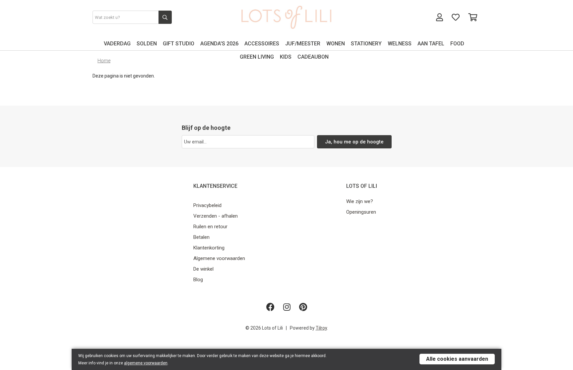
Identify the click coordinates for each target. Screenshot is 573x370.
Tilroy (321, 328)
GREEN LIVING (257, 57)
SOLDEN (147, 43)
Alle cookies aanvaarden (457, 359)
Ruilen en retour (210, 227)
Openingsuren (361, 212)
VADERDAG (117, 43)
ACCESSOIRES (261, 43)
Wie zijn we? (359, 201)
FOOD (457, 43)
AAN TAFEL (430, 43)
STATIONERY (366, 43)
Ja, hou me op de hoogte (354, 142)
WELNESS (400, 43)
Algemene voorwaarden (219, 258)
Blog (198, 280)
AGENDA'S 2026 (219, 43)
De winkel (203, 269)
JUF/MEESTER (302, 43)
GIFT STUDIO (178, 43)
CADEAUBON (313, 57)
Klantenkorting (208, 248)
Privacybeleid (207, 205)
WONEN (335, 43)
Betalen (201, 237)
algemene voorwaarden (145, 363)
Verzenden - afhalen (215, 216)
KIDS (285, 57)
